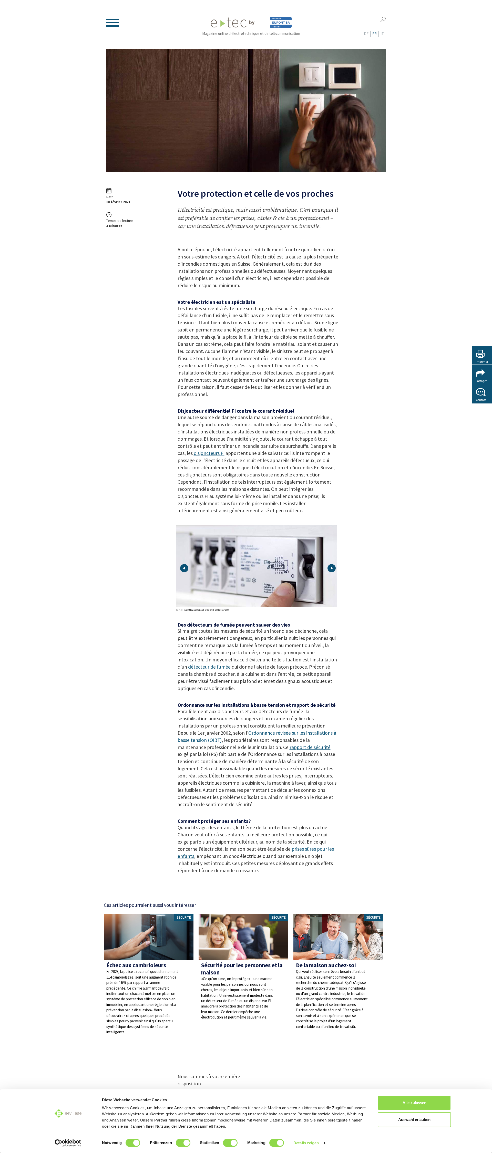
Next (331, 568)
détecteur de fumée (209, 667)
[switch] (183, 1143)
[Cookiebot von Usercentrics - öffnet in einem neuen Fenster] (68, 1143)
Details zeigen (306, 1143)
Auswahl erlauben (414, 1119)
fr (374, 33)
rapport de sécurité (310, 747)
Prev (184, 568)
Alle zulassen (414, 1102)
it (382, 33)
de (366, 33)
